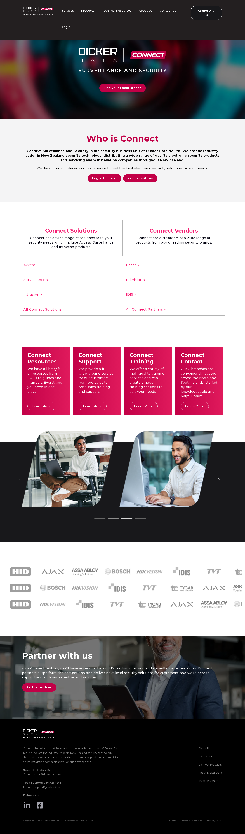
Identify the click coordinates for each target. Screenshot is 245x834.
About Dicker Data (210, 772)
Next (218, 479)
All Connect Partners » (146, 309)
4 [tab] (136, 518)
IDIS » (131, 294)
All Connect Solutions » (44, 309)
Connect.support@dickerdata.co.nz (45, 787)
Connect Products (210, 764)
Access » (31, 265)
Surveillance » (35, 280)
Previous (20, 479)
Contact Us (206, 756)
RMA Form (170, 820)
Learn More (41, 406)
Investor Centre (208, 780)
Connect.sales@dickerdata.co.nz (43, 774)
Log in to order (104, 178)
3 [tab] (123, 518)
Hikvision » (135, 280)
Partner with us (140, 178)
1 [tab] (96, 518)
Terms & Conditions (192, 820)
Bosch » (133, 265)
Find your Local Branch (122, 88)
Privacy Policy (214, 820)
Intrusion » (32, 294)
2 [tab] (109, 518)
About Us (204, 748)
